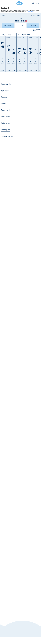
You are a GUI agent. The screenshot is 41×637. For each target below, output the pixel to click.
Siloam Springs (7, 136)
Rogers (4, 97)
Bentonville (6, 110)
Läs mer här (30, 11)
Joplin (3, 103)
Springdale (5, 90)
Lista (38, 30)
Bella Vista (5, 116)
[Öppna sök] (32, 3)
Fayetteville (6, 84)
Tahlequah (5, 130)
